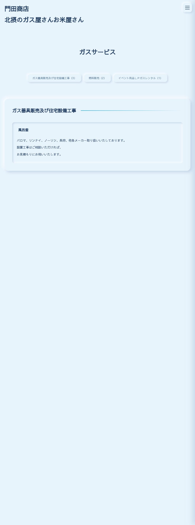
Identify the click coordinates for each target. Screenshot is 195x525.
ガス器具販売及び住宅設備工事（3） (54, 78)
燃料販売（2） (97, 78)
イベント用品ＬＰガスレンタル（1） (140, 78)
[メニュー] (187, 7)
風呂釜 (23, 129)
